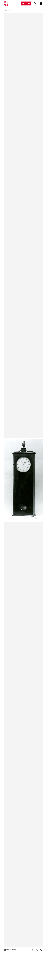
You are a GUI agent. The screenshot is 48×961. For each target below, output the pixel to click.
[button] (23, 480)
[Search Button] (35, 3)
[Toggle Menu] (41, 3)
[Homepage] (6, 3)
